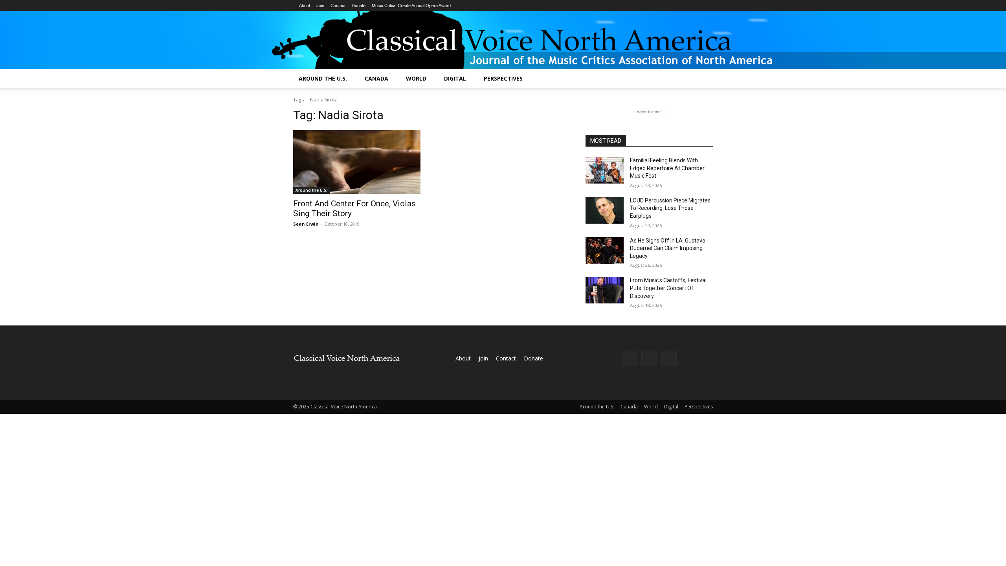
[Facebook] (629, 358)
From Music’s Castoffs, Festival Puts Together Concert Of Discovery (668, 288)
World (416, 78)
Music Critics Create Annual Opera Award (411, 5)
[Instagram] (649, 358)
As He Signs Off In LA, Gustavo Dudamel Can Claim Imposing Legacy (667, 248)
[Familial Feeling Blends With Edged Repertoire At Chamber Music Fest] (605, 170)
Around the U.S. (323, 78)
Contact (337, 5)
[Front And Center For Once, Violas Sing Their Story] (356, 162)
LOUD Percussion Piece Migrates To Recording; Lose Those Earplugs (670, 208)
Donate (358, 5)
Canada (376, 78)
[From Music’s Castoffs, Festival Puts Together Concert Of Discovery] (605, 290)
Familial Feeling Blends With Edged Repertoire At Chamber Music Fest (667, 168)
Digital (455, 78)
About (304, 5)
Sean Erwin (306, 224)
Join (320, 5)
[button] (703, 79)
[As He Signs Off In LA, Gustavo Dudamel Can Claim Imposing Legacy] (605, 250)
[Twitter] (669, 358)
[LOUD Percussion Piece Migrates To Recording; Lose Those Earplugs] (605, 210)
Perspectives (503, 78)
